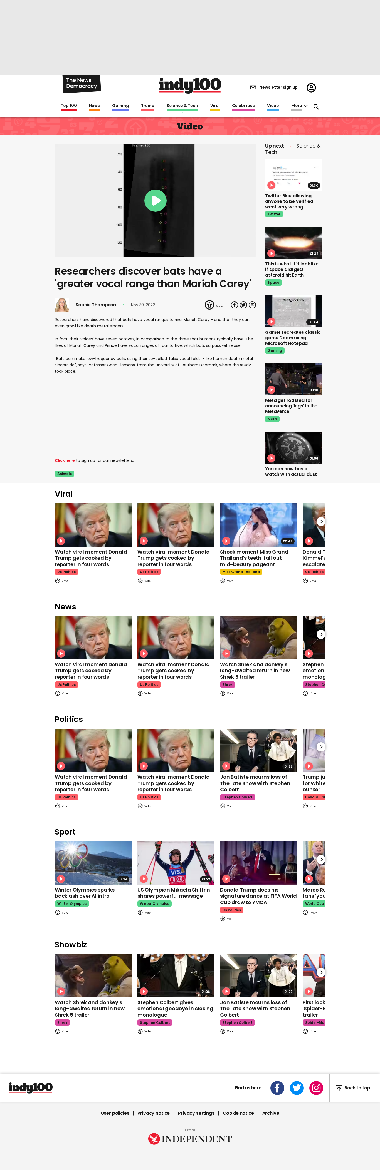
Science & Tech (182, 105)
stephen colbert (320, 684)
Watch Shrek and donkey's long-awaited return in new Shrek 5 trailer (255, 670)
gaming (275, 350)
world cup (314, 903)
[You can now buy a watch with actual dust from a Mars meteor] (293, 448)
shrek (228, 684)
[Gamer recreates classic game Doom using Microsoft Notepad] (293, 311)
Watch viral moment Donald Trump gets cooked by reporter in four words (91, 558)
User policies (115, 1113)
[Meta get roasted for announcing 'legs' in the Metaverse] (293, 379)
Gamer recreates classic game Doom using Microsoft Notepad (292, 338)
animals (64, 473)
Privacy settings (196, 1113)
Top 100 (69, 105)
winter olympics (72, 903)
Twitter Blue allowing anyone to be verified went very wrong (289, 201)
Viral (215, 105)
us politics (66, 571)
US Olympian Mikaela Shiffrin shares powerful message (173, 893)
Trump (147, 105)
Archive (270, 1113)
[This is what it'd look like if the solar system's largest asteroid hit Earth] (293, 243)
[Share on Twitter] (243, 304)
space (273, 282)
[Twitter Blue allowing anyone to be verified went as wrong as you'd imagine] (293, 175)
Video (273, 105)
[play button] (155, 200)
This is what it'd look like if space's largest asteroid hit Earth (292, 269)
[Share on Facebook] (234, 304)
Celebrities (243, 105)
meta (272, 419)
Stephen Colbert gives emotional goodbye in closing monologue (175, 1008)
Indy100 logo (190, 86)
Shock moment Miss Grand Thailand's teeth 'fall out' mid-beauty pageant (254, 558)
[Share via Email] (252, 304)
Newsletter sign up (279, 87)
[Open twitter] (297, 1088)
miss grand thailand (241, 571)
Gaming (120, 105)
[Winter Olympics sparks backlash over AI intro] (93, 862)
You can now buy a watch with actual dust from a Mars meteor (291, 474)
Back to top (357, 1088)
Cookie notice (238, 1113)
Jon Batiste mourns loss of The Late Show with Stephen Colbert (255, 783)
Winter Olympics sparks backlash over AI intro (85, 893)
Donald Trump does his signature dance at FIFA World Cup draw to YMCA (258, 896)
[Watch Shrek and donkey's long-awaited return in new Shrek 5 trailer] (258, 637)
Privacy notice (153, 1113)
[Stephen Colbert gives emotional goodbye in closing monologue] (175, 975)
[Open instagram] (316, 1088)
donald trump (318, 797)
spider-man (316, 1022)
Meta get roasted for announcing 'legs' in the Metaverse (291, 406)
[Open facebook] (277, 1088)
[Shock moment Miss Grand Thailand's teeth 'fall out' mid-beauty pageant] (258, 524)
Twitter (274, 214)
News (94, 105)
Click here (65, 460)
